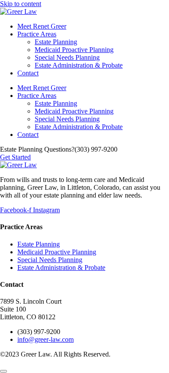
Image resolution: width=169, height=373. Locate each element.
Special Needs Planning (67, 57)
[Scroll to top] (3, 371)
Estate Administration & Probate (79, 65)
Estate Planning (56, 41)
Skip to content (20, 3)
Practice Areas (36, 34)
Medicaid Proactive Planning (74, 49)
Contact (28, 73)
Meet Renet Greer (41, 26)
